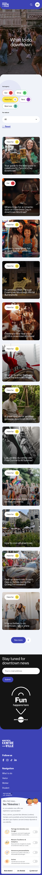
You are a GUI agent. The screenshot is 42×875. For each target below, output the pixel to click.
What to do (7, 773)
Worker (5, 783)
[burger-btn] (37, 4)
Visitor (5, 778)
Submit (8, 679)
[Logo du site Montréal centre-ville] (5, 4)
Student (5, 788)
